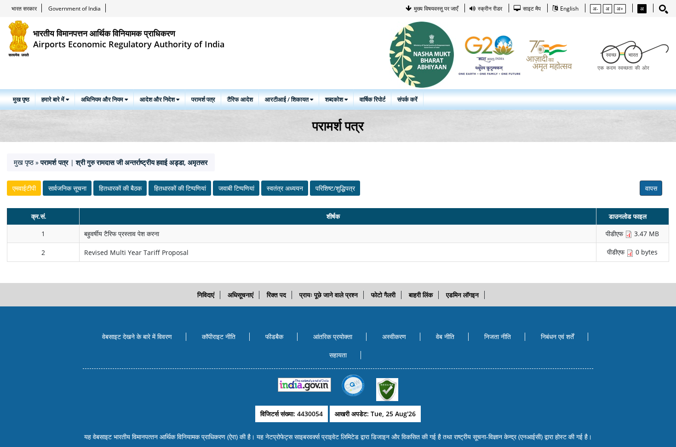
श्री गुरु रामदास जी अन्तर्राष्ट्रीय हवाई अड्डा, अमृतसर (142, 162)
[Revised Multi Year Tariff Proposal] (630, 252)
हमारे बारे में (53, 99)
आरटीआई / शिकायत (287, 99)
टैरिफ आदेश (240, 99)
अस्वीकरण (394, 336)
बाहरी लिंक (421, 294)
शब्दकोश (334, 99)
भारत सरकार (24, 8)
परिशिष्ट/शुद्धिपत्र (335, 188)
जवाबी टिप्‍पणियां (236, 188)
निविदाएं (205, 294)
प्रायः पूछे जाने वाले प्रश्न (328, 294)
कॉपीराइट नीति (218, 336)
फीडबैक (274, 336)
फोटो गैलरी (383, 294)
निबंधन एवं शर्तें (557, 336)
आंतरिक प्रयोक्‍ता (332, 336)
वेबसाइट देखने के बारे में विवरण (137, 336)
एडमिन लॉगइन (462, 294)
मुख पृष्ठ (21, 99)
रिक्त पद (276, 294)
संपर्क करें (407, 99)
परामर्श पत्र (203, 99)
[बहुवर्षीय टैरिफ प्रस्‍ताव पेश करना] (628, 234)
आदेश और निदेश (158, 99)
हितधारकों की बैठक (120, 188)
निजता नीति (497, 336)
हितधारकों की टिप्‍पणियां (180, 188)
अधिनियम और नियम (103, 99)
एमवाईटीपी (24, 188)
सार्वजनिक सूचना (67, 188)
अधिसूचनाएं (240, 294)
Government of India (74, 8)
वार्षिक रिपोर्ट (372, 99)
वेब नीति (445, 336)
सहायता (338, 355)
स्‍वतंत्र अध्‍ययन (285, 188)
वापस (651, 188)
